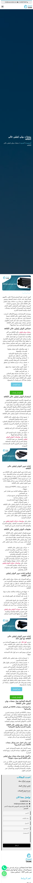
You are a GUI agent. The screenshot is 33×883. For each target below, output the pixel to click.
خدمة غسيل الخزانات (24, 791)
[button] (2, 6)
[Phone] (4, 867)
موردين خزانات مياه (24, 781)
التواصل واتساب (16, 392)
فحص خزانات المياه (24, 786)
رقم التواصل (16, 384)
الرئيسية (28, 143)
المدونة (22, 143)
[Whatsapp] (4, 873)
